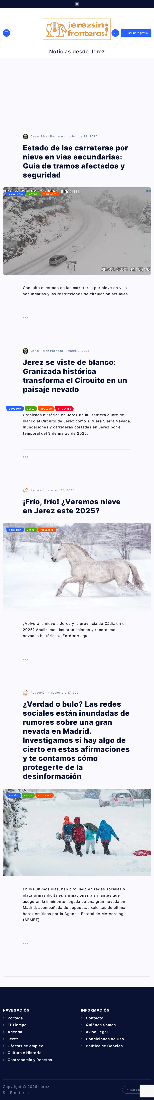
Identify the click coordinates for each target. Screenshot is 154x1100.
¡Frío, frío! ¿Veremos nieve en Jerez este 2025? (72, 506)
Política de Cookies (104, 1046)
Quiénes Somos (101, 1025)
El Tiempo (17, 1025)
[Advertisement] (77, 96)
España (13, 795)
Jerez (31, 409)
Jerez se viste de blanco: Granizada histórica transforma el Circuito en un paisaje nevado (75, 376)
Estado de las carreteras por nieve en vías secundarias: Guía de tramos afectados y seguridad (75, 161)
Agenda (15, 1032)
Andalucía (16, 194)
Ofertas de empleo (26, 1046)
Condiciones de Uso (105, 1039)
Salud (28, 795)
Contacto (94, 1018)
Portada (15, 1018)
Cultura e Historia (25, 1053)
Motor (33, 194)
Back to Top (138, 1089)
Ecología (15, 409)
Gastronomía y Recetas (30, 1060)
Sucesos (46, 409)
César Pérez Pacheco (47, 136)
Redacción (38, 490)
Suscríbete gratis (136, 33)
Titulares (50, 194)
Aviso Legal (97, 1032)
